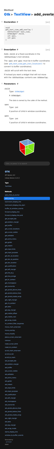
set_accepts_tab (10, 361)
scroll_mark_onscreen (13, 351)
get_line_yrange (10, 276)
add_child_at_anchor (12, 195)
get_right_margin (11, 300)
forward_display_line (12, 212)
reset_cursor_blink (11, 344)
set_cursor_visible (11, 371)
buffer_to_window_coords (14, 208)
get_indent (8, 246)
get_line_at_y (9, 273)
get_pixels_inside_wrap (13, 296)
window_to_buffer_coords (14, 435)
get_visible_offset (11, 313)
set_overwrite (10, 405)
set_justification (10, 394)
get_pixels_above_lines (13, 290)
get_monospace (10, 283)
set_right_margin (11, 418)
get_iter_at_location (11, 256)
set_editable (9, 374)
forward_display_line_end (14, 215)
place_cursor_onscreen (13, 337)
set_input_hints (10, 388)
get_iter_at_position (11, 259)
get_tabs (8, 307)
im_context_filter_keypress (14, 323)
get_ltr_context (10, 279)
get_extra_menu (10, 239)
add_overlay (9, 198)
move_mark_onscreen (13, 327)
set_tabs (8, 422)
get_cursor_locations (12, 229)
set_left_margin (10, 398)
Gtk (7, 171)
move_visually (10, 334)
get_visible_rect (10, 317)
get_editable (9, 235)
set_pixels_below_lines (13, 411)
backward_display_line (13, 202)
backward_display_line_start (15, 205)
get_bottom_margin (12, 222)
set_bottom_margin (12, 364)
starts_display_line (11, 432)
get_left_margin (10, 269)
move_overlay (10, 330)
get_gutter (8, 242)
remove (7, 340)
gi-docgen (9, 441)
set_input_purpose (11, 391)
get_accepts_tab (10, 219)
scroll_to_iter (9, 354)
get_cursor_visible (11, 232)
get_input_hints (10, 249)
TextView (8, 186)
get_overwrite (10, 286)
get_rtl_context (10, 303)
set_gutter (8, 381)
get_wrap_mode (10, 320)
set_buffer (8, 367)
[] (2, 22)
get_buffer (8, 225)
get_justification (10, 266)
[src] (48, 22)
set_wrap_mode (10, 428)
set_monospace (10, 401)
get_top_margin (10, 310)
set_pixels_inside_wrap (13, 415)
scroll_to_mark (10, 357)
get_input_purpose (11, 252)
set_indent (8, 384)
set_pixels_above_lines (13, 408)
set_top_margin (10, 425)
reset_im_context (11, 347)
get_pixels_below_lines (13, 293)
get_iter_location (10, 263)
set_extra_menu (10, 378)
